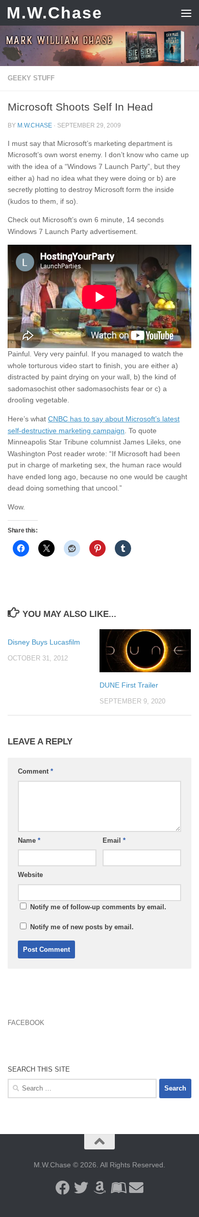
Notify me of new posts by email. (82, 927)
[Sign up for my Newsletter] (136, 1188)
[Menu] (186, 13)
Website (30, 875)
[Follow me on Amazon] (99, 1188)
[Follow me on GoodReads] (118, 1188)
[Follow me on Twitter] (81, 1188)
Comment (35, 771)
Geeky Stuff (31, 78)
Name (29, 840)
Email (114, 840)
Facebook (26, 1023)
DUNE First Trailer (129, 685)
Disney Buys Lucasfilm (44, 642)
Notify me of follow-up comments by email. (98, 907)
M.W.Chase (55, 13)
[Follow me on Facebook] (63, 1188)
